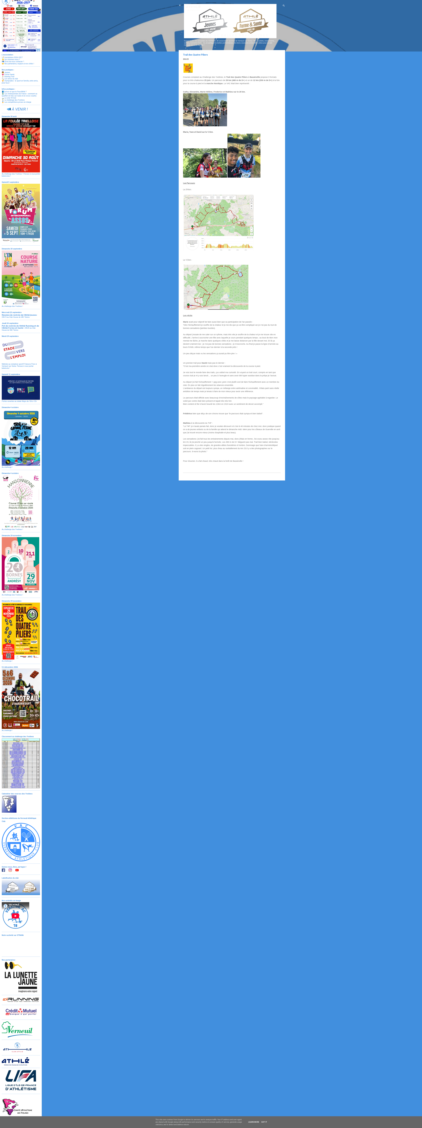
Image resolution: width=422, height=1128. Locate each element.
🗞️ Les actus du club (10, 79)
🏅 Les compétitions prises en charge (16, 102)
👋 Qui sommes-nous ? (11, 59)
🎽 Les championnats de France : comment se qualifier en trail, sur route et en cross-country (19, 95)
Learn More (253, 1122)
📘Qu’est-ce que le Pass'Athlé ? (14, 92)
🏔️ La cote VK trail (9, 98)
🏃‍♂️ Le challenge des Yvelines (13, 100)
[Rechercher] (283, 6)
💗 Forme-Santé (8, 74)
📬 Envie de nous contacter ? (13, 62)
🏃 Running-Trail (8, 77)
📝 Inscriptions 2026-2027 (12, 57)
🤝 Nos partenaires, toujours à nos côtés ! (18, 64)
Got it (264, 1122)
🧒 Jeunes (6, 72)
